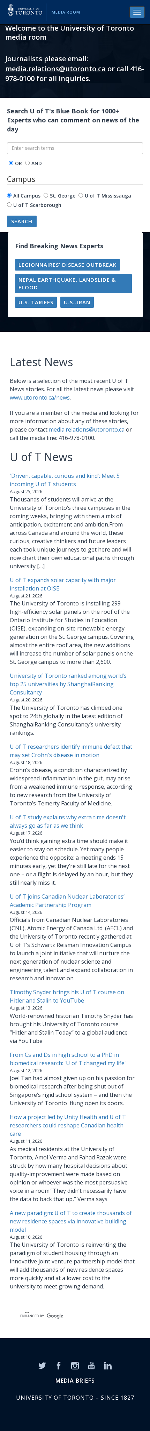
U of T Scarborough (37, 205)
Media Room (66, 12)
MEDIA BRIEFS (75, 1380)
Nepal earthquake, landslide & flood (67, 283)
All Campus (26, 195)
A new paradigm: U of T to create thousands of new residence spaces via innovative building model (71, 1221)
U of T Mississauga (108, 195)
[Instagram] (75, 1365)
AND (36, 163)
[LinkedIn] (108, 1365)
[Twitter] (42, 1365)
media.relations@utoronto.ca (55, 68)
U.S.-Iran (77, 302)
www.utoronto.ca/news (40, 397)
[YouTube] (91, 1365)
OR (18, 163)
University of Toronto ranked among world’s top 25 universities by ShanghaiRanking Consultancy (68, 684)
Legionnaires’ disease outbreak (67, 264)
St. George (62, 195)
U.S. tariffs (35, 302)
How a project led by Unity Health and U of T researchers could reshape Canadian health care (68, 1125)
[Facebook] (58, 1365)
